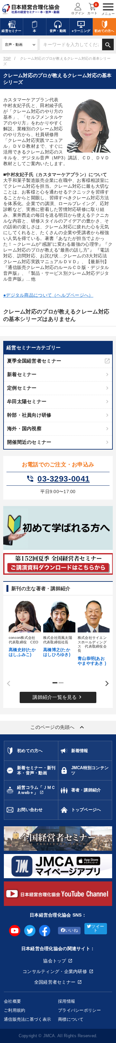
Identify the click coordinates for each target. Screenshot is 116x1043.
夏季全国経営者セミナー (34, 360)
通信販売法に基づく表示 (27, 1019)
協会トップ (54, 960)
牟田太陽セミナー (26, 401)
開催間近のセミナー (29, 442)
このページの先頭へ (58, 727)
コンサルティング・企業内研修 (55, 971)
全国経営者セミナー (55, 982)
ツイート (97, 928)
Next (105, 683)
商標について (71, 1019)
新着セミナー (22, 374)
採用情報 (66, 1001)
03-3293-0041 (58, 479)
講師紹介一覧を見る (58, 697)
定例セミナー (22, 388)
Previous (6, 683)
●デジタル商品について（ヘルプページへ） (48, 295)
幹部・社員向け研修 (29, 415)
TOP (7, 58)
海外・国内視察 (24, 428)
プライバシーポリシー (79, 1010)
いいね (71, 930)
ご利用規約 (14, 1010)
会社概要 (12, 1001)
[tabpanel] (23, 628)
